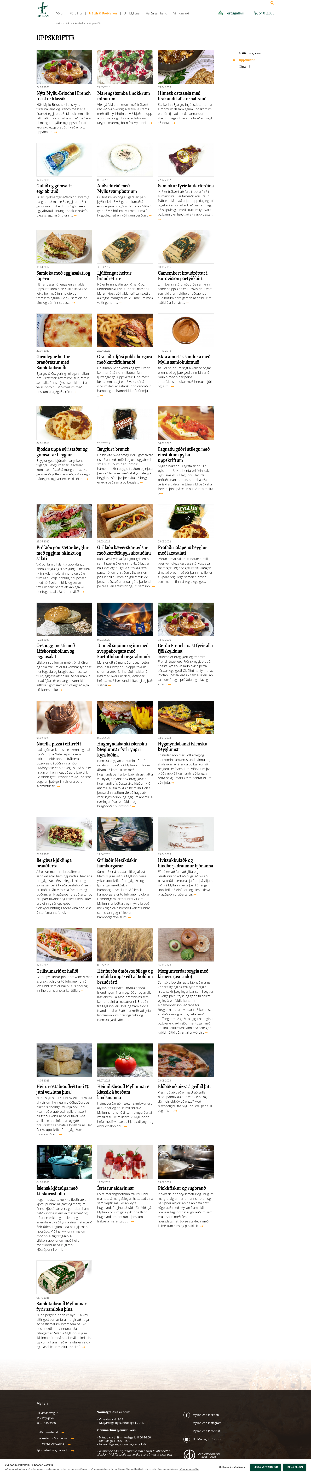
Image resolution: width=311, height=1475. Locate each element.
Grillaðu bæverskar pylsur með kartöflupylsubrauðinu (124, 549)
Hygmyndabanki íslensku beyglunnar (182, 746)
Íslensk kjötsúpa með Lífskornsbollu (57, 1190)
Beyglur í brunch (113, 449)
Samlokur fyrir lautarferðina (186, 185)
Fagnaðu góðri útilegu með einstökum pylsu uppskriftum (184, 454)
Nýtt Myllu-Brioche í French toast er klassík (63, 95)
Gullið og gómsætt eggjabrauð (54, 188)
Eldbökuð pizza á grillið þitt (184, 1086)
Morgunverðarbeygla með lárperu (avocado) (183, 973)
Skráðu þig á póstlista (207, 1439)
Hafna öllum (294, 1467)
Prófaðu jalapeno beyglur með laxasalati (182, 549)
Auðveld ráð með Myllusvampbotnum (117, 188)
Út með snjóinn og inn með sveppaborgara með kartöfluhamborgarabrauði (123, 650)
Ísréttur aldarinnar (115, 1188)
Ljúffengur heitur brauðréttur (114, 275)
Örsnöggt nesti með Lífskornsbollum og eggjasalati (55, 650)
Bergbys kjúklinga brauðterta (54, 862)
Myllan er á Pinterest (207, 1431)
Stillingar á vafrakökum (232, 1467)
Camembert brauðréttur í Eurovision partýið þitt (182, 275)
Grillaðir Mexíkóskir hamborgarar (117, 862)
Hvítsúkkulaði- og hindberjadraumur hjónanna (185, 862)
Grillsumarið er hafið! (57, 970)
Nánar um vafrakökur (189, 1469)
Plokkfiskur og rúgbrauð (182, 1188)
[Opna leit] (272, 3)
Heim (59, 23)
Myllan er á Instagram (207, 1423)
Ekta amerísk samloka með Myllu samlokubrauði (184, 359)
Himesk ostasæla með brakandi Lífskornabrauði (183, 95)
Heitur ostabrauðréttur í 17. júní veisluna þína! (62, 1088)
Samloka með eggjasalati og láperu (63, 275)
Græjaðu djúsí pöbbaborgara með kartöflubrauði (124, 359)
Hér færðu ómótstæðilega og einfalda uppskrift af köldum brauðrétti (125, 976)
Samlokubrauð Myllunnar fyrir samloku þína (61, 1306)
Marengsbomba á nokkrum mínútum (123, 95)
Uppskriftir (95, 23)
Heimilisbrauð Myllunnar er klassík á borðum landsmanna (124, 1091)
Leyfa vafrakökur (266, 1467)
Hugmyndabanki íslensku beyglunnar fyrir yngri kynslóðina (122, 749)
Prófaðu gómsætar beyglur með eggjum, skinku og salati (62, 552)
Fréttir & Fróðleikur (75, 23)
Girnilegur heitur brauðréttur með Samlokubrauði (53, 362)
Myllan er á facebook (206, 1415)
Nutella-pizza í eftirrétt (58, 743)
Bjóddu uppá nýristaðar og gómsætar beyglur (62, 451)
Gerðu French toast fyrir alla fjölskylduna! (185, 648)
